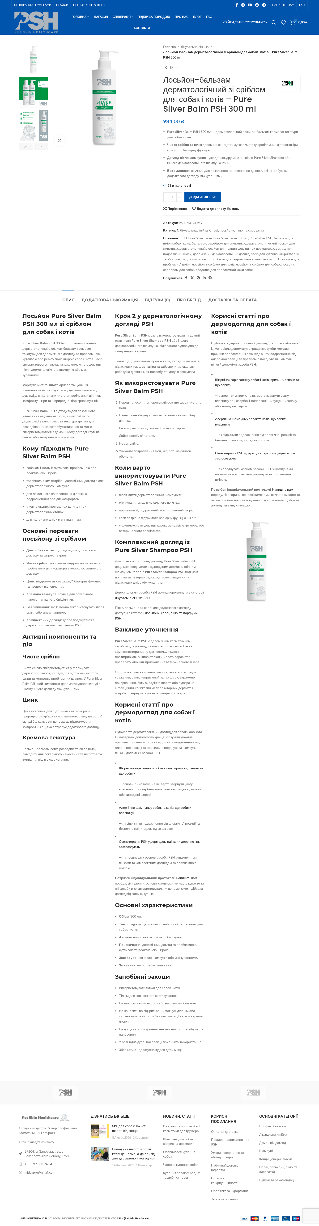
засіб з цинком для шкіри (181, 259)
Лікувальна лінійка (195, 47)
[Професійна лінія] (253, 1092)
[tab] (68, 298)
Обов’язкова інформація (230, 1191)
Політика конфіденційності (224, 1180)
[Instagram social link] (243, 4)
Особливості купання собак (179, 1154)
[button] (26, 146)
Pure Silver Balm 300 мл (230, 238)
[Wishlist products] (283, 22)
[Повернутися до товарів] (171, 67)
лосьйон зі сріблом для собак (258, 264)
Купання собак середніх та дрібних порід (181, 1175)
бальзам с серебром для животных (218, 243)
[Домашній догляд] (66, 1092)
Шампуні (266, 1151)
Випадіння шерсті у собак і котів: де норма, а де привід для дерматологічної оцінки (133, 1154)
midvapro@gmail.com (40, 1172)
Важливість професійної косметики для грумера (181, 1128)
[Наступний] (177, 67)
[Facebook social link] (237, 4)
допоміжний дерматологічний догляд (221, 254)
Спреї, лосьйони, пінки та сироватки (236, 230)
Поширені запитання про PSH (230, 1142)
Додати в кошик (203, 197)
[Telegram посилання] (263, 4)
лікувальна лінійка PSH (261, 259)
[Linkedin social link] (204, 278)
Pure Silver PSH (261, 238)
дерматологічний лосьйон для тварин (208, 248)
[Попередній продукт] (166, 67)
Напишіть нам (186, 878)
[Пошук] (274, 22)
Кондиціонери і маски (275, 1159)
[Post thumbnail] (100, 1132)
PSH (183, 238)
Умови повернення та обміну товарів (227, 1154)
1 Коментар (141, 1137)
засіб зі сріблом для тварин (222, 259)
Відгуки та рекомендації (277, 1180)
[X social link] (192, 278)
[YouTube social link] (249, 4)
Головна (169, 47)
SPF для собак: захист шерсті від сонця (128, 1128)
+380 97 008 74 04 (38, 1164)
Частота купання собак (180, 1165)
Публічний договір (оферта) (224, 1167)
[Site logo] (36, 22)
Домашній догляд (272, 1143)
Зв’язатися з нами (224, 1199)
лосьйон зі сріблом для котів (213, 264)
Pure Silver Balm (200, 238)
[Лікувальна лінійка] (159, 1092)
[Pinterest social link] (257, 4)
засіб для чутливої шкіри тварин (275, 254)
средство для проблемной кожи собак (224, 270)
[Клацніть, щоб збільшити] (59, 141)
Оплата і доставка (224, 1131)
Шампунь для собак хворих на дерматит (178, 1141)
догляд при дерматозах (256, 248)
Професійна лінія (272, 1126)
